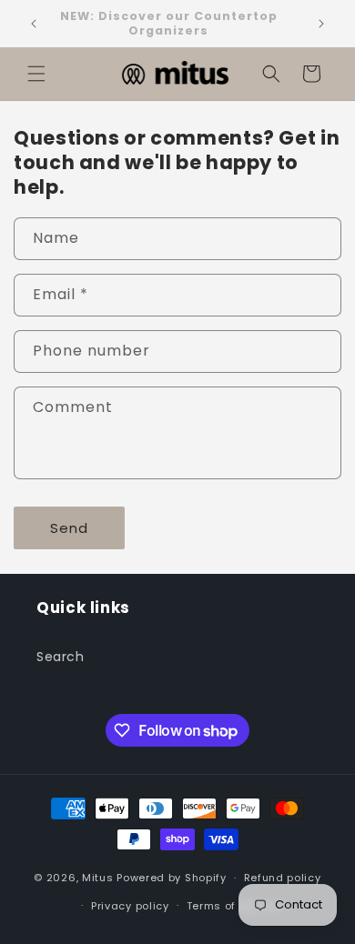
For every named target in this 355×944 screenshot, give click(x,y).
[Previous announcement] (34, 24)
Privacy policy (130, 906)
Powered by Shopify (172, 877)
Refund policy (282, 877)
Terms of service (234, 906)
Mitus (98, 877)
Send (69, 527)
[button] (36, 74)
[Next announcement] (321, 24)
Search (60, 657)
